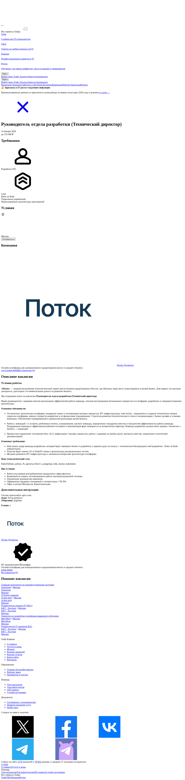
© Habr (4, 764)
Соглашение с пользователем (21, 702)
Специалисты (17, 85)
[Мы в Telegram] (23, 759)
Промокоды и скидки (17, 675)
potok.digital (7, 570)
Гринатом (6, 587)
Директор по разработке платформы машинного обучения (30, 616)
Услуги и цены (14, 646)
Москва (16, 587)
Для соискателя (14, 684)
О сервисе (12, 644)
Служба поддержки (16, 692)
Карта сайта (13, 657)
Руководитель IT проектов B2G (16, 626)
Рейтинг (66, 85)
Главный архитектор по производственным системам (27, 585)
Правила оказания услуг (19, 705)
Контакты (12, 659)
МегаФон (6, 618)
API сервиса (13, 690)
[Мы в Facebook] (66, 737)
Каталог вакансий (16, 652)
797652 (38, 762)
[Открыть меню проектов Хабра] (2, 25)
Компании (57, 85)
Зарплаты (75, 85)
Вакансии (6, 85)
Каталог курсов (14, 654)
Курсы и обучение (33, 85)
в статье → (104, 92)
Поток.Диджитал (125, 365)
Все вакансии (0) (26, 370)
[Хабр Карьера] (12, 28)
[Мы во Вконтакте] (109, 737)
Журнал (84, 85)
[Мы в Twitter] (23, 737)
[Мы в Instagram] (153, 737)
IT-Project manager (10, 595)
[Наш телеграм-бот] (66, 759)
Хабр (3, 777)
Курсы (22, 777)
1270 (20, 762)
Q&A (8, 777)
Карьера (15, 777)
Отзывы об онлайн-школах (20, 669)
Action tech (6, 598)
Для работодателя (15, 687)
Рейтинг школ (14, 672)
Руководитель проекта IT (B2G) (16, 605)
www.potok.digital (9, 370)
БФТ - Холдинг (8, 608)
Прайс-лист (12, 707)
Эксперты (47, 85)
